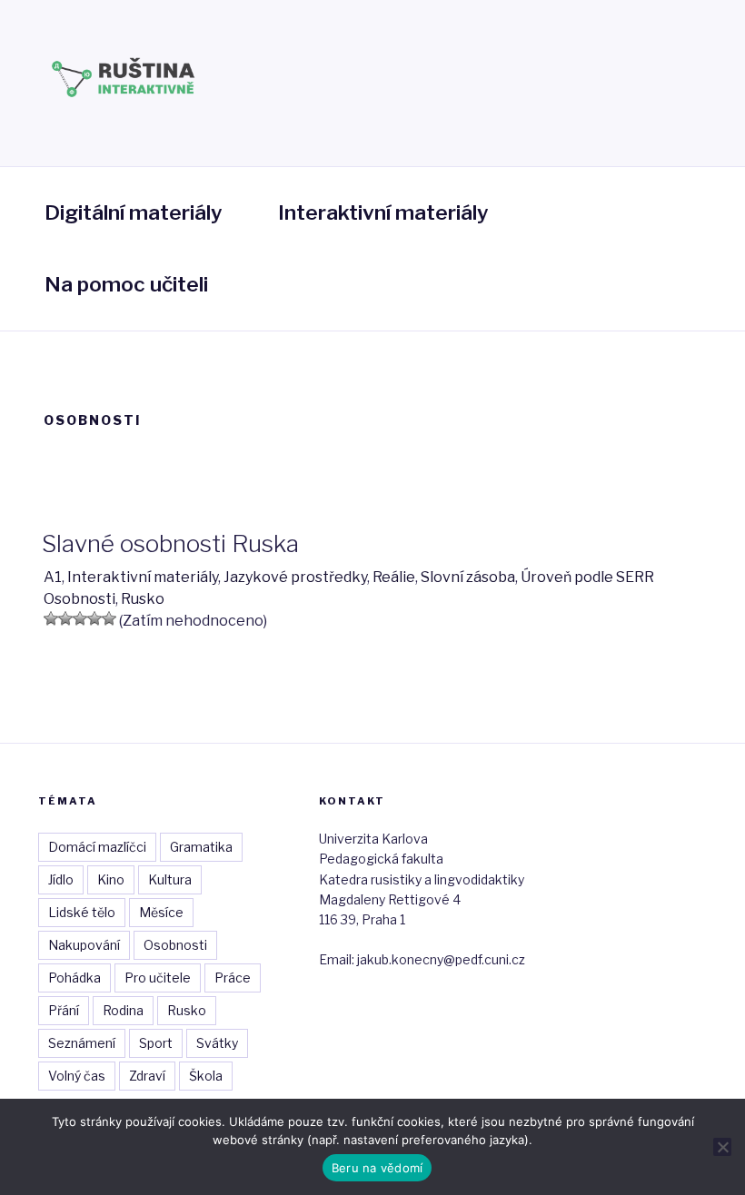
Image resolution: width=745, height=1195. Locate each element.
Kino (110, 879)
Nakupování (84, 945)
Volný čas (76, 1075)
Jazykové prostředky (295, 577)
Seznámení (81, 1043)
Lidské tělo (81, 912)
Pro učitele (157, 977)
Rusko (142, 598)
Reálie (393, 577)
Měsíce (161, 912)
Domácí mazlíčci (97, 846)
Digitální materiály (134, 212)
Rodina (123, 1010)
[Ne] (722, 1147)
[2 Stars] (65, 618)
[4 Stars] (94, 618)
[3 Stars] (80, 618)
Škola (206, 1075)
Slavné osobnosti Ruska (170, 543)
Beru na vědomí (377, 1167)
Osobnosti (79, 598)
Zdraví (147, 1075)
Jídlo (61, 879)
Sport (156, 1043)
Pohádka (74, 977)
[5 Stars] (109, 618)
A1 (53, 577)
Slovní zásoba (468, 577)
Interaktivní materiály (383, 212)
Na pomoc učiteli (126, 284)
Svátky (217, 1043)
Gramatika (201, 846)
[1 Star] (51, 618)
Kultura (170, 879)
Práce (232, 977)
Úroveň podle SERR (587, 577)
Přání (63, 1010)
